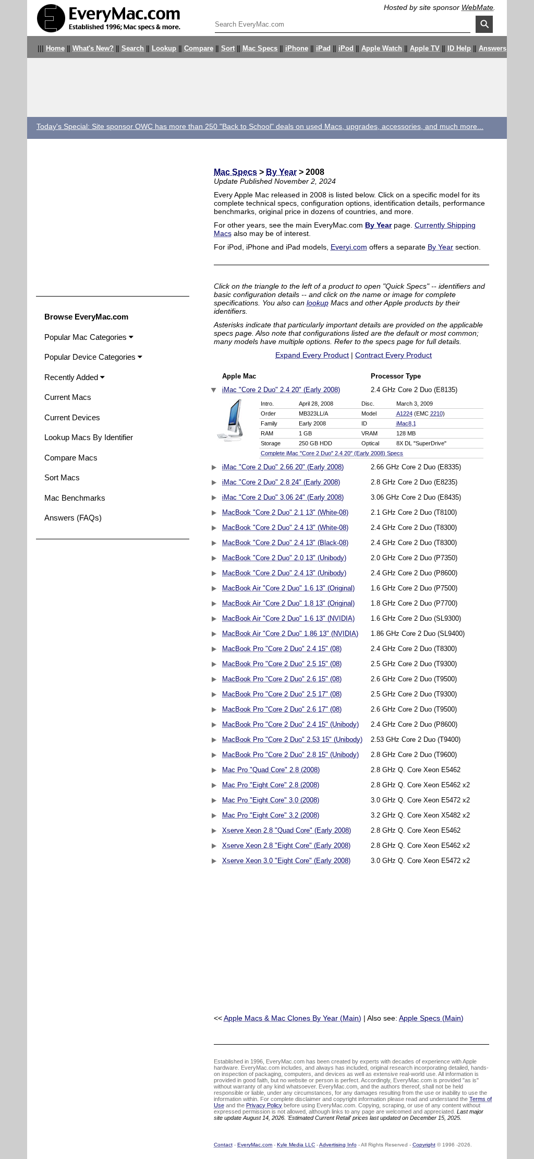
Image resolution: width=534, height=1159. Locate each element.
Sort (228, 48)
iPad (323, 48)
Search (133, 48)
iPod (346, 48)
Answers (492, 48)
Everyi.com (349, 247)
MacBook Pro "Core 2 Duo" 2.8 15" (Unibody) (290, 755)
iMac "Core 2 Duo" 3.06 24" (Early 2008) (283, 497)
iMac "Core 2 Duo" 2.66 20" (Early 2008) (283, 467)
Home (55, 48)
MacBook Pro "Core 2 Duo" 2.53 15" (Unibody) (292, 739)
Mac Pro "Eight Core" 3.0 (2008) (270, 800)
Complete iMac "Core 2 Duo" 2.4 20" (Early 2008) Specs (332, 453)
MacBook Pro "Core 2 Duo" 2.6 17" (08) (282, 709)
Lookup (164, 48)
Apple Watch (381, 48)
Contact (223, 1145)
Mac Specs (259, 48)
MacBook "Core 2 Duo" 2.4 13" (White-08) (285, 527)
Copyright (423, 1145)
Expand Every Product (312, 355)
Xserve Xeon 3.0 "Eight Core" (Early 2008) (286, 861)
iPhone (296, 48)
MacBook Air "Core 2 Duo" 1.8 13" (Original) (288, 603)
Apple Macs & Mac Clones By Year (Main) (292, 1018)
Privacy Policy (264, 1105)
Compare (198, 48)
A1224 (404, 413)
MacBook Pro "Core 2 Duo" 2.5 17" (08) (282, 694)
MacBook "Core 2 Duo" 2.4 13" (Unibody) (284, 573)
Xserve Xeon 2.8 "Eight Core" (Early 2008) (286, 845)
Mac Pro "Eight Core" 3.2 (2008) (270, 815)
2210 (436, 413)
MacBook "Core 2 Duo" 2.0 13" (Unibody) (284, 558)
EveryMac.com (254, 1145)
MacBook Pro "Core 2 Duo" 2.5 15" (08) (282, 664)
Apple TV (425, 48)
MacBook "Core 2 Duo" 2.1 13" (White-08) (285, 512)
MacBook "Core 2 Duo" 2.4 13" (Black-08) (285, 543)
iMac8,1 (406, 423)
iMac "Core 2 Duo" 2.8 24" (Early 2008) (281, 482)
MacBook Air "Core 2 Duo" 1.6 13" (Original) (288, 588)
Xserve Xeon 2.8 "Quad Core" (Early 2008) (286, 830)
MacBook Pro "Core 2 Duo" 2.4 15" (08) (282, 649)
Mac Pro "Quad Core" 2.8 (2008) (271, 770)
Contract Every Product (393, 355)
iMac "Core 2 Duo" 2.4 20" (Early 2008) (281, 390)
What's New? (93, 48)
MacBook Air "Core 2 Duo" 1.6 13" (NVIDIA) (288, 618)
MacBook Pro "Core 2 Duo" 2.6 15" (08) (282, 679)
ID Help (459, 48)
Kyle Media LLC (296, 1145)
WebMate (477, 7)
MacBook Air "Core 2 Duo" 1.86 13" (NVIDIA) (290, 633)
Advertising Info (338, 1145)
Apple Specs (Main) (431, 1018)
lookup (318, 303)
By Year (281, 172)
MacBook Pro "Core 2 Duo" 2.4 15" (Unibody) (290, 724)
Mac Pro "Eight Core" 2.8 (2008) (270, 785)
